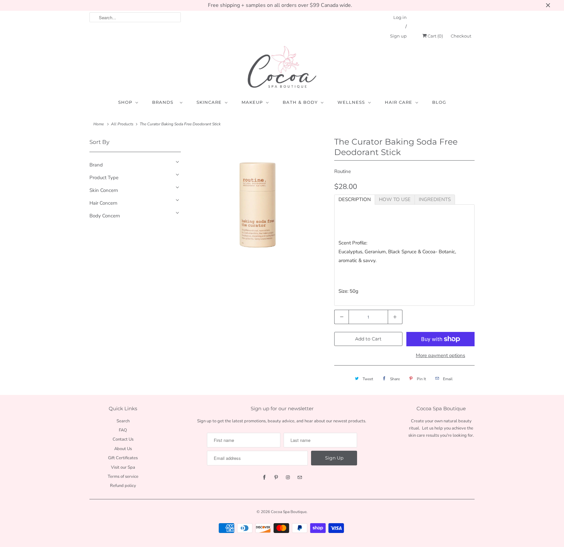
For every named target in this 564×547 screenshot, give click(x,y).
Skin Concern (103, 190)
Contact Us (123, 439)
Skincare (209, 102)
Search (123, 421)
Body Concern (104, 215)
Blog (439, 102)
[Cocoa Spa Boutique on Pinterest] (276, 477)
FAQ (123, 430)
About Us (123, 449)
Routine (342, 171)
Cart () (435, 36)
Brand (96, 165)
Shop (125, 102)
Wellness (351, 102)
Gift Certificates (123, 458)
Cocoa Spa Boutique (288, 511)
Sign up (398, 36)
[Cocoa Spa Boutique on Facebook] (264, 477)
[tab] (354, 200)
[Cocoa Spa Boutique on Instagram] (288, 477)
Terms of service (123, 476)
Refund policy (123, 486)
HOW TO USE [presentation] (395, 199)
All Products (122, 124)
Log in (400, 17)
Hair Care (398, 102)
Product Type (103, 177)
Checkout (461, 36)
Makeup (252, 102)
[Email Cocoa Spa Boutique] (299, 477)
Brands (164, 102)
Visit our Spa (123, 467)
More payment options (440, 355)
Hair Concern (103, 203)
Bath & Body (300, 102)
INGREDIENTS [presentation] (435, 199)
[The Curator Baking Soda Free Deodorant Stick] (257, 205)
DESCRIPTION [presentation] (354, 199)
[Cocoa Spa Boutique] (282, 67)
